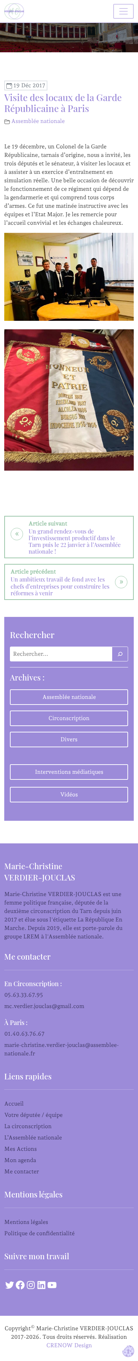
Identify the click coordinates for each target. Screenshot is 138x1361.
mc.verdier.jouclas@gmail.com (44, 1006)
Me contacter (21, 1171)
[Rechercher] (120, 654)
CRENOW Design (69, 1345)
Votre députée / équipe (33, 1115)
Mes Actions (20, 1148)
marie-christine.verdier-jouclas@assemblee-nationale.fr (61, 1049)
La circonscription (28, 1126)
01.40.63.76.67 (24, 1033)
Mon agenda (20, 1160)
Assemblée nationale (38, 121)
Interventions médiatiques (69, 771)
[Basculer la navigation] (123, 11)
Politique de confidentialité (39, 1233)
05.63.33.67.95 (23, 994)
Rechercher (32, 634)
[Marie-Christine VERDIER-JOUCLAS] (15, 11)
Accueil (14, 1103)
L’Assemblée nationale (33, 1137)
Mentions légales (26, 1222)
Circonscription (69, 718)
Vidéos (69, 794)
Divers (69, 739)
